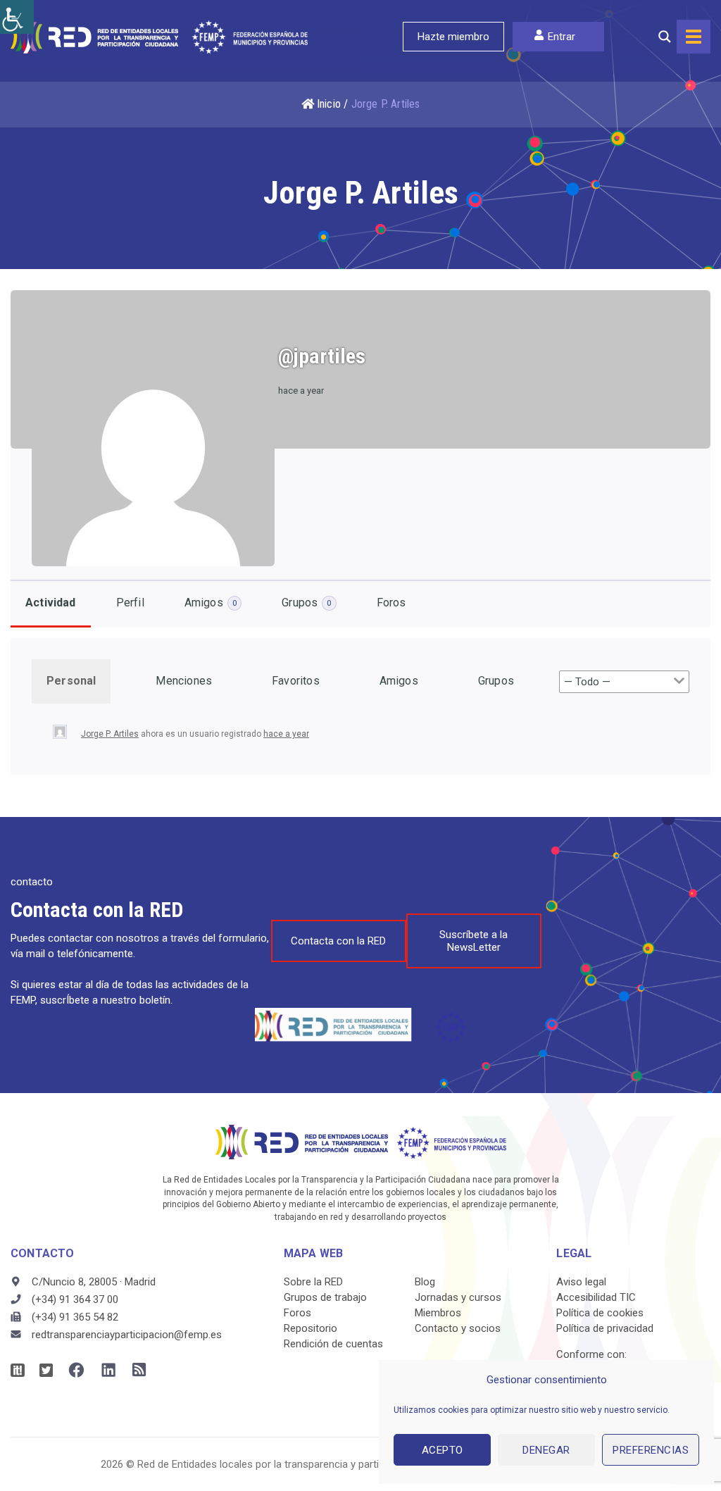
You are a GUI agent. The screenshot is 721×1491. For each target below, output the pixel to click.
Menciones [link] (184, 680)
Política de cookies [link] (600, 1312)
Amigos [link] (210, 602)
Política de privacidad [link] (604, 1328)
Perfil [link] (130, 602)
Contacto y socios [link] (458, 1328)
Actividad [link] (50, 602)
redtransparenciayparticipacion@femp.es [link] (127, 1334)
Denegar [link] (546, 1450)
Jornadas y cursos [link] (458, 1297)
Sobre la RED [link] (313, 1281)
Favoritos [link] (296, 680)
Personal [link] (71, 680)
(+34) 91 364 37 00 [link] (75, 1299)
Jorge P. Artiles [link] (110, 734)
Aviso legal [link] (581, 1281)
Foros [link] (391, 602)
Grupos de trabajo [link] (325, 1297)
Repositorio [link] (310, 1328)
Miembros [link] (438, 1312)
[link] (17, 17)
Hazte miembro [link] (453, 36)
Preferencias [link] (651, 1450)
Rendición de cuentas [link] (333, 1343)
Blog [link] (425, 1281)
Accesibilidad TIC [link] (596, 1297)
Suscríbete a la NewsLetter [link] (473, 941)
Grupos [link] (306, 602)
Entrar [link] (561, 36)
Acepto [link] (442, 1450)
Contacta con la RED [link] (338, 941)
